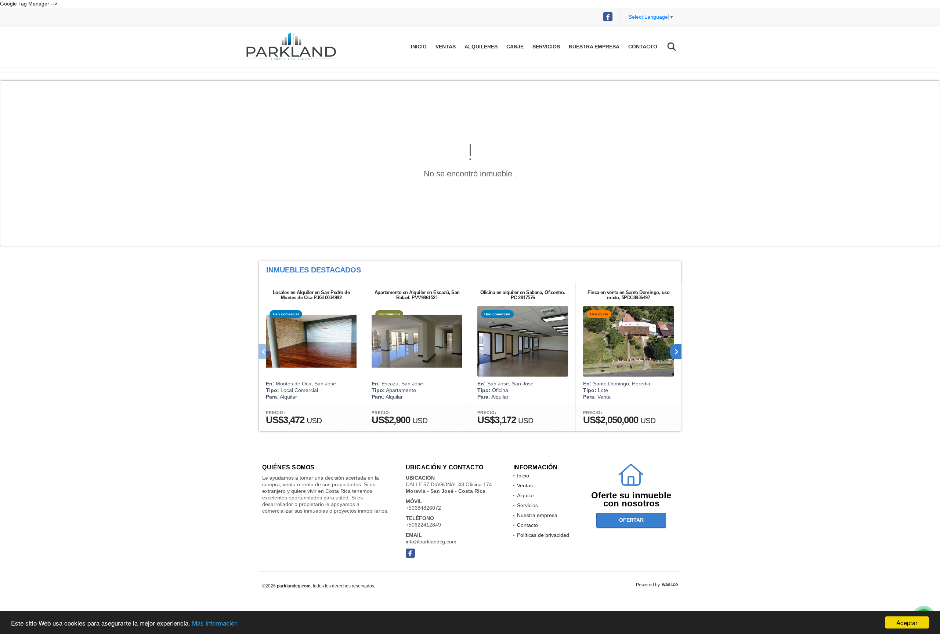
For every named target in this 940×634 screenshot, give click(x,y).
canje (515, 47)
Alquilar (525, 495)
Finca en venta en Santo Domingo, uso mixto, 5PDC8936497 (628, 295)
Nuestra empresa (594, 47)
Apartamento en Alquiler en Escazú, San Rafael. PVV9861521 (417, 295)
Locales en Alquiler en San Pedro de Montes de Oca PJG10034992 (311, 295)
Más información (215, 622)
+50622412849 (423, 525)
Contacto (642, 47)
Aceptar (907, 622)
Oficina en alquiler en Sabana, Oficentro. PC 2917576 (522, 295)
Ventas (445, 47)
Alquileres (481, 47)
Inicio (419, 47)
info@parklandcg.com (431, 542)
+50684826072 (423, 508)
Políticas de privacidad (543, 535)
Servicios (546, 47)
